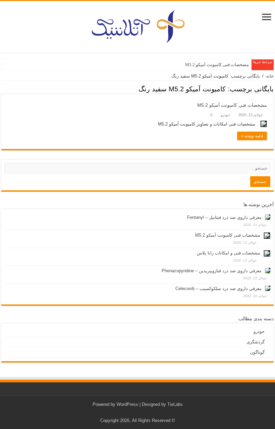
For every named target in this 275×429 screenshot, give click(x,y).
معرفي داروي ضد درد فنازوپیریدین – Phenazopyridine (212, 270)
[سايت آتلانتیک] (137, 25)
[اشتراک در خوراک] (3, 89)
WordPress (127, 404)
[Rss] (142, 413)
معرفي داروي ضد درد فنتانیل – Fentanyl (224, 217)
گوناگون (257, 352)
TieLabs (175, 404)
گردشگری (255, 341)
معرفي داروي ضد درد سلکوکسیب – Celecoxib (218, 288)
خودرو (225, 115)
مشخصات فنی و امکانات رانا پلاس (228, 252)
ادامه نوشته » (252, 136)
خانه (270, 76)
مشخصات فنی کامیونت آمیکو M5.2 (217, 64)
